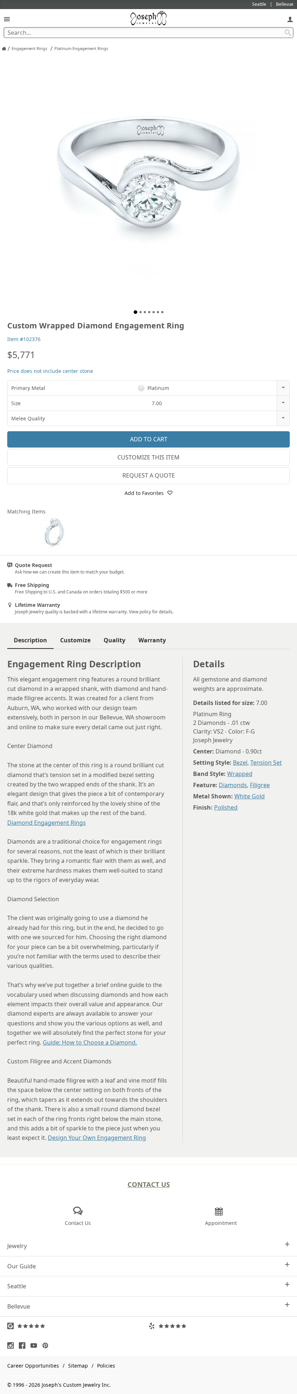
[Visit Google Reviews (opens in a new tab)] (77, 1326)
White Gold (249, 796)
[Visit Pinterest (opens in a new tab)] (47, 1345)
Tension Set (266, 763)
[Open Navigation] (7, 19)
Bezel (240, 763)
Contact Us (148, 1184)
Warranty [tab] (152, 640)
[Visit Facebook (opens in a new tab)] (24, 1345)
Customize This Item (148, 457)
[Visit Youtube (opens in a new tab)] (35, 1345)
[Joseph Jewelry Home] (4, 48)
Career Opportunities (33, 1365)
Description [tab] (30, 640)
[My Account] (290, 19)
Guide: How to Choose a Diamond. (90, 1042)
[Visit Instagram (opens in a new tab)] (12, 1345)
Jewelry (17, 1246)
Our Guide (21, 1266)
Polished (226, 807)
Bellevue (18, 1306)
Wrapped (239, 774)
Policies (106, 1365)
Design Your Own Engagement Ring (97, 1138)
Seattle (16, 1286)
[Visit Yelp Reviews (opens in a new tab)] (219, 1326)
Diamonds (233, 785)
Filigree (260, 785)
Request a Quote (148, 475)
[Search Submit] (288, 32)
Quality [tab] (114, 640)
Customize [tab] (75, 640)
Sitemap (78, 1365)
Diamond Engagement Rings (46, 823)
